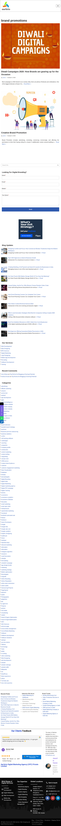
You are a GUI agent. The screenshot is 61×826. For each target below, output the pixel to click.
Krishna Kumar (5, 376)
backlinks (4, 413)
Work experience (6, 676)
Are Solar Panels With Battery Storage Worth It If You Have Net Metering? (10, 717)
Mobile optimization (6, 572)
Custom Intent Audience (8, 463)
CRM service (4, 461)
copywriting (4, 456)
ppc (2, 601)
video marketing (5, 655)
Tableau (3, 644)
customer (3, 465)
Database (4, 472)
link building (4, 560)
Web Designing (5, 348)
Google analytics (6, 531)
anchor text (4, 393)
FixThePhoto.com (50, 755)
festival (3, 517)
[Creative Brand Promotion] (30, 110)
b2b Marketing (5, 411)
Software (3, 633)
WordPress (4, 674)
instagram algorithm (6, 551)
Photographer (5, 597)
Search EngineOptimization (9, 619)
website (3, 662)
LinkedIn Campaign (6, 563)
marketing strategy (6, 569)
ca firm (3, 436)
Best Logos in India (6, 415)
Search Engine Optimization (9, 617)
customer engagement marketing (10, 468)
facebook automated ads (8, 515)
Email (4, 182)
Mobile (4, 188)
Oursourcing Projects (7, 588)
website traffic (5, 667)
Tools (2, 649)
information (4, 547)
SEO (2, 622)
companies (4, 445)
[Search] (58, 165)
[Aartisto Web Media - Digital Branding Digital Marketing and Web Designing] (6, 6)
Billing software (5, 418)
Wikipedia (4, 669)
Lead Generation (6, 556)
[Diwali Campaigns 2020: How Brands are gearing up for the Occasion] (30, 46)
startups (3, 640)
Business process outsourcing (9, 431)
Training (3, 364)
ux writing (4, 653)
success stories (5, 642)
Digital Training (5, 490)
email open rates (6, 506)
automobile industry (6, 406)
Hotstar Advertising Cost (49, 695)
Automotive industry (6, 409)
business (3, 429)
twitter (3, 651)
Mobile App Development (8, 357)
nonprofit (3, 576)
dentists (3, 474)
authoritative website (7, 404)
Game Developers (6, 522)
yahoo (3, 678)
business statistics (6, 434)
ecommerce (4, 495)
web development (6, 660)
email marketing (5, 504)
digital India (4, 481)
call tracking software (7, 438)
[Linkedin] (58, 798)
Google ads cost (5, 529)
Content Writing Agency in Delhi (51, 705)
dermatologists (5, 477)
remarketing (4, 612)
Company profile (5, 447)
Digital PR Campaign (7, 488)
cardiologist (4, 440)
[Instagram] (53, 798)
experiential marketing (7, 511)
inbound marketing (6, 545)
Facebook (4, 513)
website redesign (6, 665)
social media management (8, 628)
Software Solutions (6, 637)
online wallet (4, 585)
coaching (3, 443)
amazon (3, 391)
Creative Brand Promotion (14, 132)
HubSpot (3, 540)
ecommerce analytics (7, 497)
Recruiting (4, 360)
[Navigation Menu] (58, 6)
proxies (3, 608)
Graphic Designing (6, 533)
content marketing (6, 452)
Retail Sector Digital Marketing (30, 707)
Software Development (7, 362)
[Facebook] (47, 798)
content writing (5, 454)
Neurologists (4, 574)
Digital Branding (5, 479)
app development (6, 397)
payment (3, 592)
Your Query (5, 195)
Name (4, 175)
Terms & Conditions (37, 824)
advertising (4, 386)
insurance (4, 554)
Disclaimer (47, 820)
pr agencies (4, 603)
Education (4, 502)
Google (3, 524)
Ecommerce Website (7, 499)
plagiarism (4, 599)
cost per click (4, 458)
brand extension (5, 425)
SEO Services (5, 624)
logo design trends (6, 565)
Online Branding (5, 578)
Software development (7, 635)
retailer (3, 615)
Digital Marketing (6, 353)
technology (4, 646)
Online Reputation (6, 581)
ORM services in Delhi (49, 707)
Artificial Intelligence (7, 402)
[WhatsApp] (2, 418)
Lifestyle (3, 558)
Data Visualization (6, 470)
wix (2, 671)
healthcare (4, 535)
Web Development (6, 346)
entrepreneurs (5, 508)
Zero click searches (6, 683)
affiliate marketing (6, 388)
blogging (3, 420)
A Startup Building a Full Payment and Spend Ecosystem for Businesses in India (10, 711)
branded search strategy (8, 427)
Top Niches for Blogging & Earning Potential (22, 374)
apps (2, 400)
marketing (4, 567)
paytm (3, 594)
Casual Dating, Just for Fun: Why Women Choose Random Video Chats (10, 723)
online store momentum (7, 583)
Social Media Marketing (7, 631)
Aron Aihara (4, 374)
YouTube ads (5, 680)
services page (5, 626)
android (3, 395)
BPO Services (5, 351)
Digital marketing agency (8, 486)
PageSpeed (4, 590)
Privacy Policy (39, 820)
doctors (3, 492)
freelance (3, 520)
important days (5, 542)
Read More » (27, 84)
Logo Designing (5, 355)
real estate (4, 610)
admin (4, 77)
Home (3, 538)
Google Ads (4, 526)
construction (4, 449)
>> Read (43, 252)
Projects (3, 606)
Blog (33, 820)
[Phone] (2, 422)
